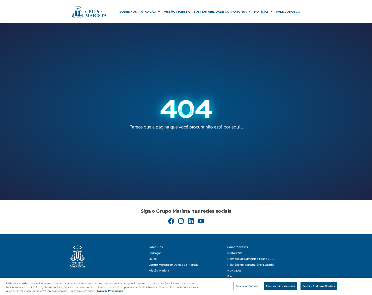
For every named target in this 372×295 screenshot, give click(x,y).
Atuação (148, 11)
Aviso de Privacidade (110, 290)
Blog (230, 276)
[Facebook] (171, 221)
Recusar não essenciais (280, 285)
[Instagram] (181, 221)
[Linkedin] (191, 221)
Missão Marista (177, 11)
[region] (186, 286)
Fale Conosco (288, 11)
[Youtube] (201, 221)
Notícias (261, 11)
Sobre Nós (128, 11)
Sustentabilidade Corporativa (220, 11)
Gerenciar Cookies (246, 285)
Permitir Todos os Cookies (319, 285)
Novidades (234, 270)
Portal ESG (234, 253)
